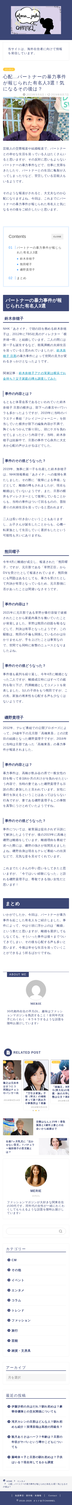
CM (14, 1260)
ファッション (21, 1320)
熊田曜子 (26, 264)
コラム (16, 1300)
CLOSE (57, 237)
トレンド (18, 1310)
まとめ (21, 278)
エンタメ (9, 69)
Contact (52, 1495)
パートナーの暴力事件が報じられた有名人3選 (39, 250)
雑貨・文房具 (21, 1350)
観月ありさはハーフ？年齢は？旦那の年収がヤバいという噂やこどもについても (37, 1441)
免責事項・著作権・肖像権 (28, 1495)
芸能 (15, 1340)
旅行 (15, 1330)
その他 (16, 1270)
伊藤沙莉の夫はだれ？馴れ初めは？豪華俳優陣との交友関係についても (37, 1409)
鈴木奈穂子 (27, 258)
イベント (18, 1280)
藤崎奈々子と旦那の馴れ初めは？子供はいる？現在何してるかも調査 (37, 1460)
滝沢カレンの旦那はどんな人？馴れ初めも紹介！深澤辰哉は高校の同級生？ (37, 1424)
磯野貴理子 (27, 269)
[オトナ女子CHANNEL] (36, 33)
